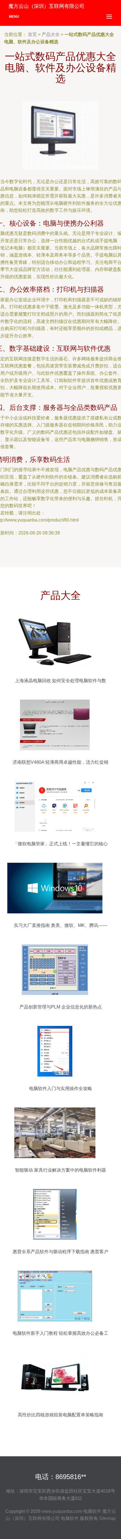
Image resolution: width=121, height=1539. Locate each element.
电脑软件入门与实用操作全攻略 (60, 1088)
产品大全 (51, 34)
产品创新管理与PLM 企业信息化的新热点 (60, 1007)
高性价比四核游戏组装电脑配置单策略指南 (60, 1414)
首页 (32, 34)
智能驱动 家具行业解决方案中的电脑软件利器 (60, 1170)
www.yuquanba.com (62, 1511)
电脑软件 (92, 1511)
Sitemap (107, 1518)
